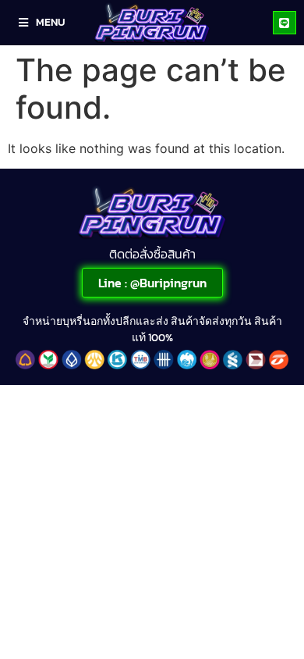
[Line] (284, 22)
